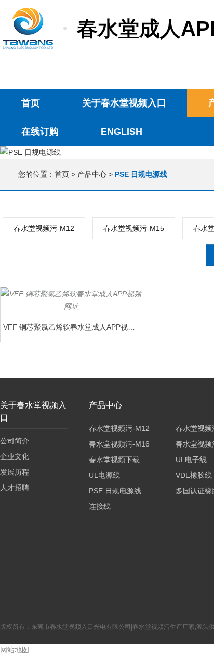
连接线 (100, 506)
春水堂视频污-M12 (44, 228)
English (121, 131)
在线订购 (40, 131)
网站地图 (14, 650)
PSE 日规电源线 (115, 491)
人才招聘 (14, 487)
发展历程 (14, 472)
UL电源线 (104, 475)
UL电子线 (191, 459)
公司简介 (14, 441)
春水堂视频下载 (114, 459)
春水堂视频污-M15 (133, 228)
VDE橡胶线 (194, 475)
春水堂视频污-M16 (119, 444)
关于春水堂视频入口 (124, 103)
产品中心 (91, 174)
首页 (30, 103)
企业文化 (14, 456)
